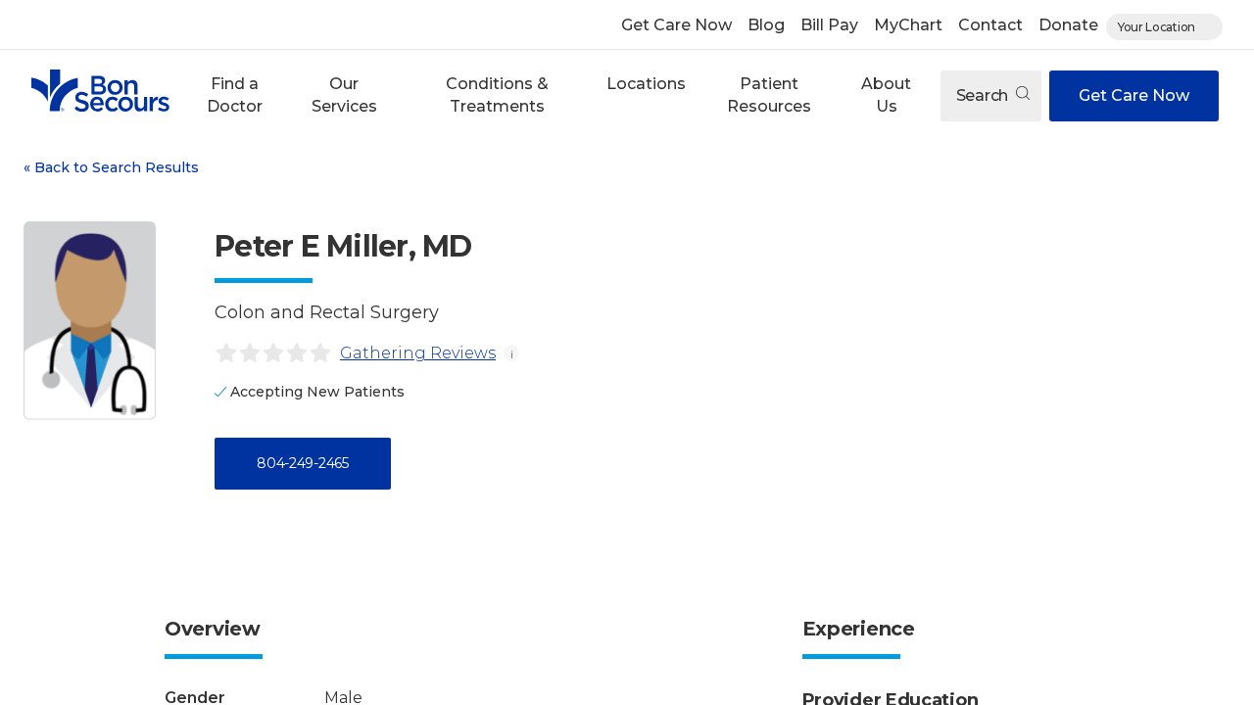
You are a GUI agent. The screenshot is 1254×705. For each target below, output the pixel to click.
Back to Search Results (111, 167)
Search (984, 95)
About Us (886, 94)
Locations (646, 83)
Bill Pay (829, 25)
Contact (990, 25)
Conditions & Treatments (497, 94)
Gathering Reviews (418, 353)
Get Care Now (676, 25)
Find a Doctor (235, 94)
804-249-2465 (302, 463)
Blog (766, 25)
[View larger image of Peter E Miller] (90, 320)
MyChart (908, 25)
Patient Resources (769, 94)
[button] (234, 95)
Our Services (344, 94)
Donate (1068, 25)
